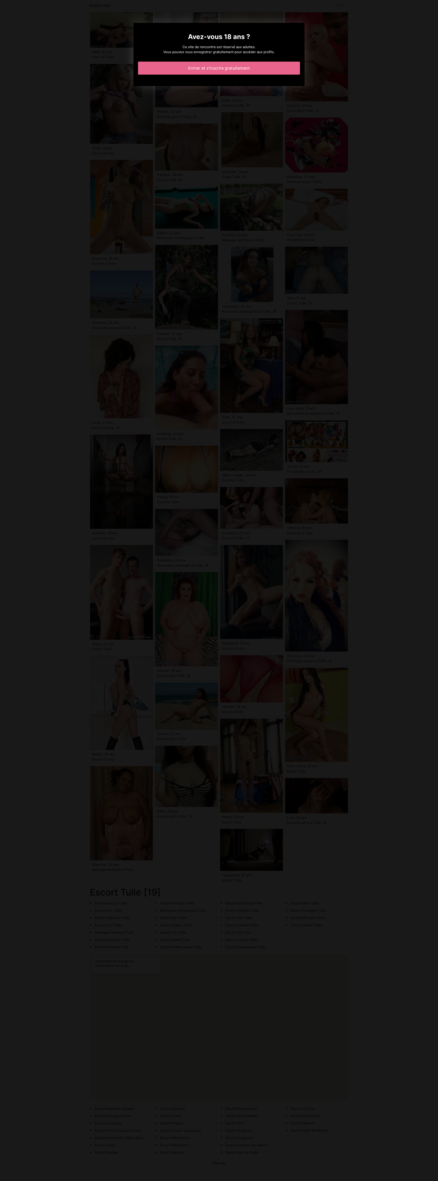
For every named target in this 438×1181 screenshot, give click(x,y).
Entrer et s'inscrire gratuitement (219, 68)
